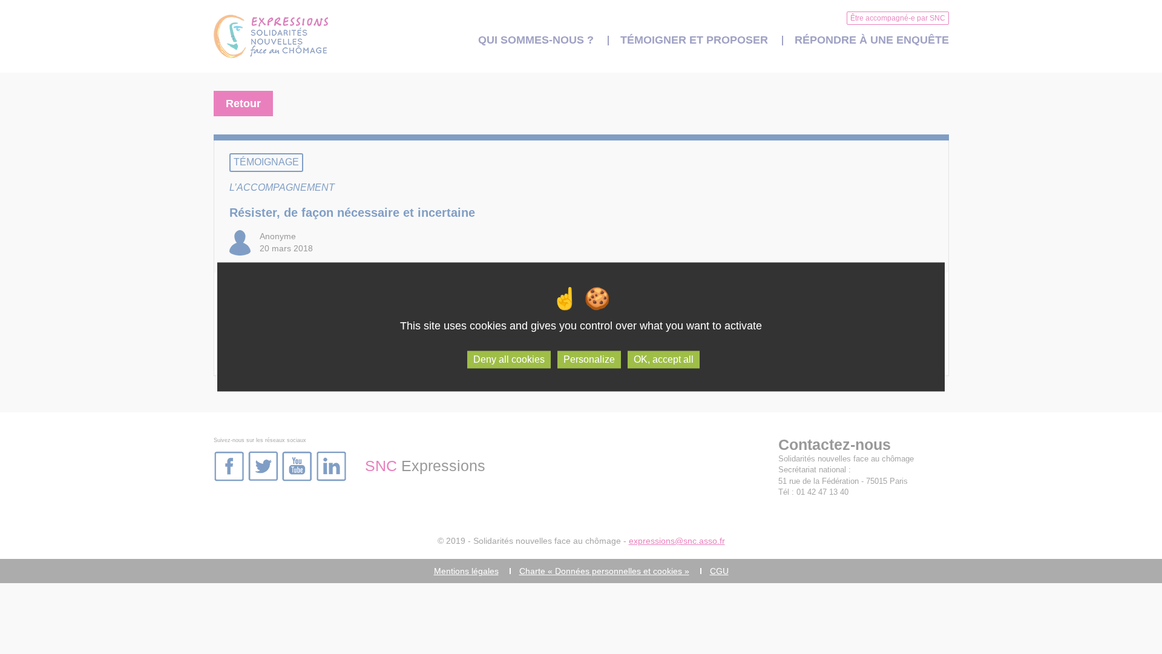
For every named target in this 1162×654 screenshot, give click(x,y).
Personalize (589, 359)
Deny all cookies (509, 359)
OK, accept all (664, 359)
